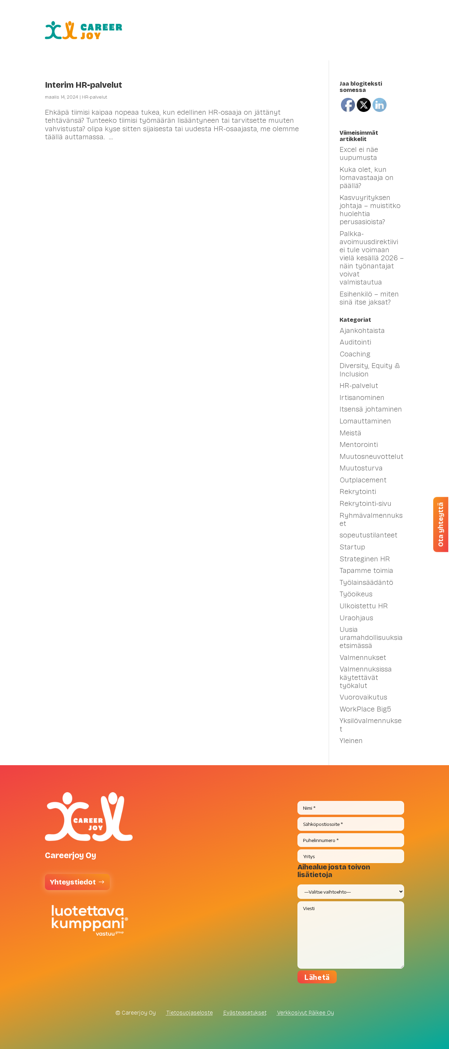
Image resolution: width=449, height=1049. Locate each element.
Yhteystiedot (73, 882)
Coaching (355, 354)
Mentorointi (359, 444)
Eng (398, 43)
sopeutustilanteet (368, 535)
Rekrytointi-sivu (365, 503)
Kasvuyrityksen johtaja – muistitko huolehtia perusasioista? (370, 209)
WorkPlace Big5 (365, 709)
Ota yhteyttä (440, 524)
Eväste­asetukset (245, 1012)
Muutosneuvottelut (371, 456)
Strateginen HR (365, 558)
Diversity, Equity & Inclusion (370, 369)
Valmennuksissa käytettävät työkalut (366, 677)
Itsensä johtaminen (371, 409)
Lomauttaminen (365, 421)
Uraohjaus (356, 617)
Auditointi (355, 342)
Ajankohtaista (362, 330)
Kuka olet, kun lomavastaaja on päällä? (367, 177)
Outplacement (363, 480)
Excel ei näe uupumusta (359, 153)
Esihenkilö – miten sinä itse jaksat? (369, 298)
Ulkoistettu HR (364, 605)
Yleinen (351, 740)
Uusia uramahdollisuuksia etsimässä (371, 637)
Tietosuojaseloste (189, 1012)
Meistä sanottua (354, 17)
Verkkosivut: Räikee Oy (305, 1012)
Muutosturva (361, 468)
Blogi (396, 17)
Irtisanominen (362, 397)
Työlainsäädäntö (366, 582)
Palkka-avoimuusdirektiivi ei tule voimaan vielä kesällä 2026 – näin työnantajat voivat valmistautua (372, 258)
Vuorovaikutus (363, 697)
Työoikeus (356, 594)
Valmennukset (223, 17)
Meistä (366, 43)
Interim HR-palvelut (83, 85)
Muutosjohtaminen (291, 17)
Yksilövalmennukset (371, 724)
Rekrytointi (358, 491)
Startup (352, 547)
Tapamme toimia (366, 570)
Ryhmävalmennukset (371, 519)
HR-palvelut (167, 17)
